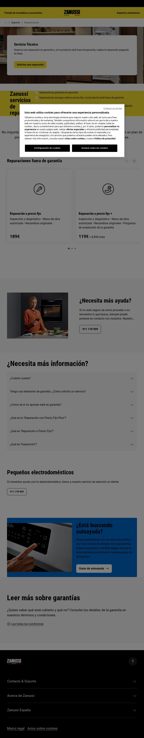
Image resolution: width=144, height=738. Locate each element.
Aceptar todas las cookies (94, 148)
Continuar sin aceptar (112, 108)
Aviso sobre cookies (75, 138)
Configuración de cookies (47, 148)
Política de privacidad (104, 138)
